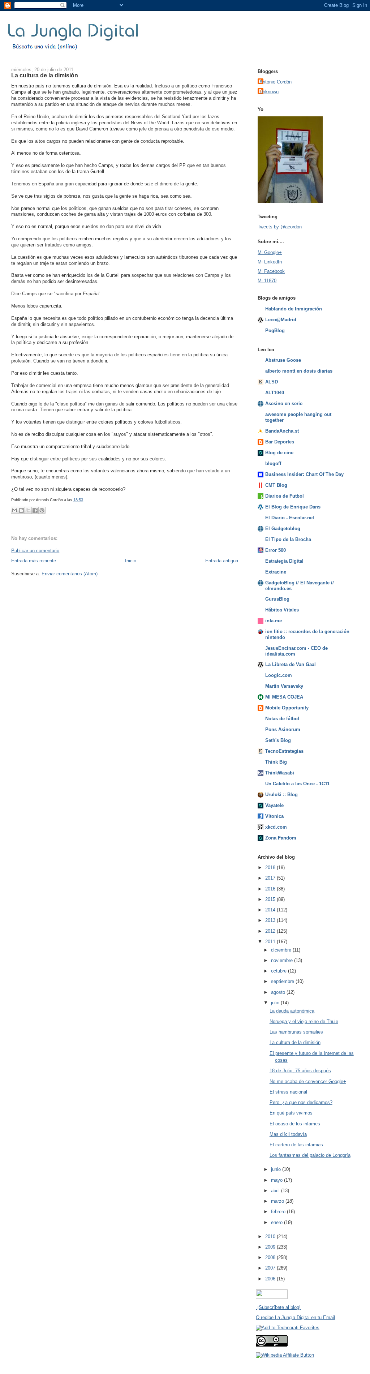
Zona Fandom (280, 838)
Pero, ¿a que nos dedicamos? (301, 1102)
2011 (271, 941)
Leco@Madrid (280, 319)
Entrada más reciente (33, 560)
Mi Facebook (271, 271)
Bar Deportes (279, 442)
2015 (271, 899)
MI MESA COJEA (284, 697)
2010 (271, 1236)
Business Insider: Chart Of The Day (304, 474)
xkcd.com (276, 827)
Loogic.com (278, 675)
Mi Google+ (270, 252)
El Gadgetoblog (282, 528)
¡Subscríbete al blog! (278, 1307)
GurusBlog (277, 599)
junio (276, 1169)
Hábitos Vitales (282, 610)
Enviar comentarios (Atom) (70, 573)
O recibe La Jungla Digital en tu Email (295, 1317)
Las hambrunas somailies (296, 1032)
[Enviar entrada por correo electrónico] (84, 500)
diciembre (282, 950)
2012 (271, 931)
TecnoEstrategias (284, 751)
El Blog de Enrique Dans (292, 507)
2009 (271, 1247)
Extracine (275, 572)
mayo (277, 1180)
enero (277, 1222)
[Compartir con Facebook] (35, 510)
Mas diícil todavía (288, 1134)
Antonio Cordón (275, 82)
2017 (271, 878)
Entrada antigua (221, 560)
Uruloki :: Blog (281, 794)
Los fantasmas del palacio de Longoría (310, 1155)
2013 (271, 920)
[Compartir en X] (28, 510)
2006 (271, 1278)
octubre (279, 971)
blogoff (273, 463)
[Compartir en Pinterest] (42, 510)
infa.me (273, 620)
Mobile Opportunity (287, 707)
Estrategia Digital (284, 561)
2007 (271, 1268)
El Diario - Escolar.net (289, 517)
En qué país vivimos (291, 1113)
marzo (278, 1201)
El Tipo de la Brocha (288, 539)
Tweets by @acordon (280, 226)
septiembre (283, 981)
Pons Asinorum (282, 729)
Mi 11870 (267, 280)
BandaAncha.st (282, 431)
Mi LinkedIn (270, 262)
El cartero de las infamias (296, 1144)
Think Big (276, 762)
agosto (279, 992)
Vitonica (274, 816)
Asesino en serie (283, 403)
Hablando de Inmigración (293, 309)
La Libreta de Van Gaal (290, 664)
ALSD (271, 382)
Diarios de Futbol (284, 496)
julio (276, 1002)
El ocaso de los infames (295, 1123)
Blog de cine (279, 452)
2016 (271, 889)
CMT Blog (276, 485)
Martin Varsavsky (284, 686)
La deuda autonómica (292, 1011)
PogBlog (275, 330)
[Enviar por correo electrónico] (14, 510)
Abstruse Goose (283, 360)
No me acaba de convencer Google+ (308, 1081)
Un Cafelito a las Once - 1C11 (297, 783)
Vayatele (274, 805)
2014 (271, 910)
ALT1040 (274, 392)
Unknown (269, 91)
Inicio (130, 560)
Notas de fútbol (282, 718)
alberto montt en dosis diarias (298, 371)
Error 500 (275, 550)
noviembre (282, 960)
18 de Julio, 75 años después (300, 1070)
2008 (271, 1257)
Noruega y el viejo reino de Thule (304, 1021)
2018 (271, 867)
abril (276, 1190)
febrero (279, 1211)
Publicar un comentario (35, 550)
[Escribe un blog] (21, 510)
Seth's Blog (278, 740)
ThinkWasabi (279, 773)
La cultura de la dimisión (44, 75)
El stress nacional (288, 1092)
